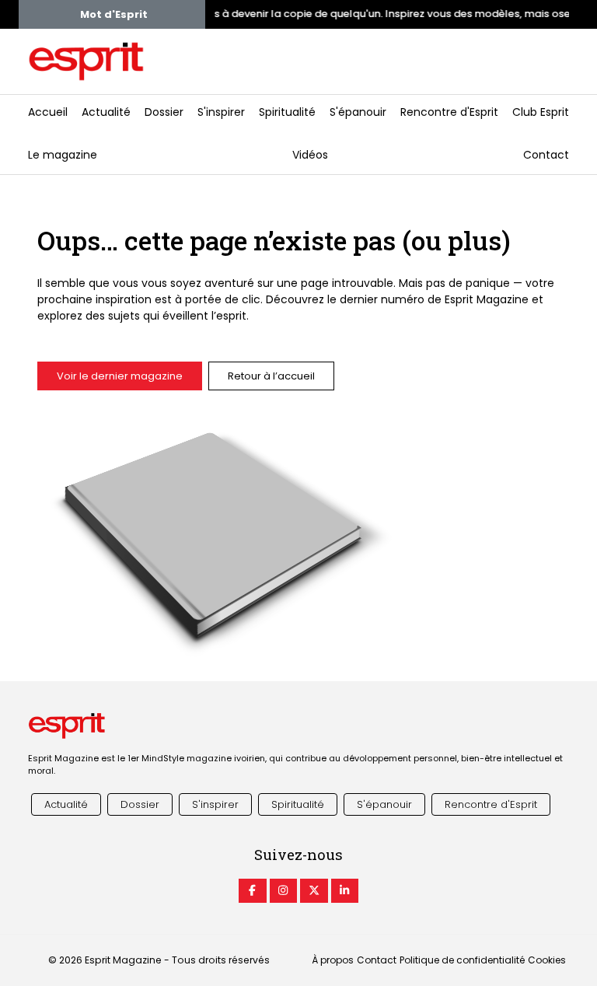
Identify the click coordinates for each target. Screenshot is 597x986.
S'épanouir (358, 112)
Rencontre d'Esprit (449, 112)
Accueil (48, 112)
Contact (546, 155)
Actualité (106, 112)
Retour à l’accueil (271, 376)
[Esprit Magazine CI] (253, 891)
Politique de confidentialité (462, 960)
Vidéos (310, 155)
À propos (333, 960)
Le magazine (62, 155)
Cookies (547, 960)
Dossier (164, 112)
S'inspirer (221, 112)
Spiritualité (287, 112)
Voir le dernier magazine (120, 376)
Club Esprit (540, 112)
